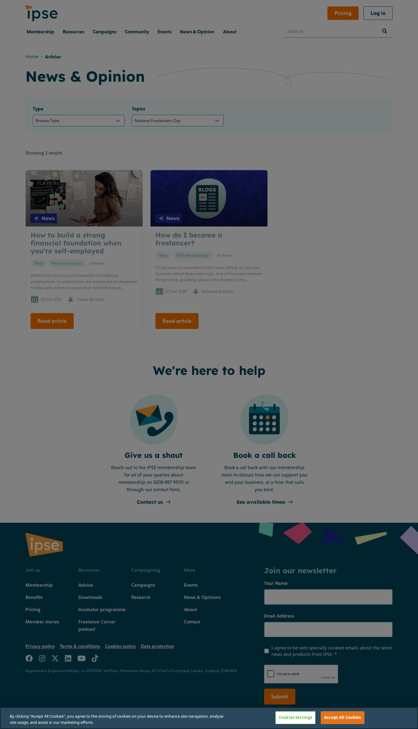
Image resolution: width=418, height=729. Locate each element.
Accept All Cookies (342, 717)
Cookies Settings (295, 717)
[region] (209, 718)
